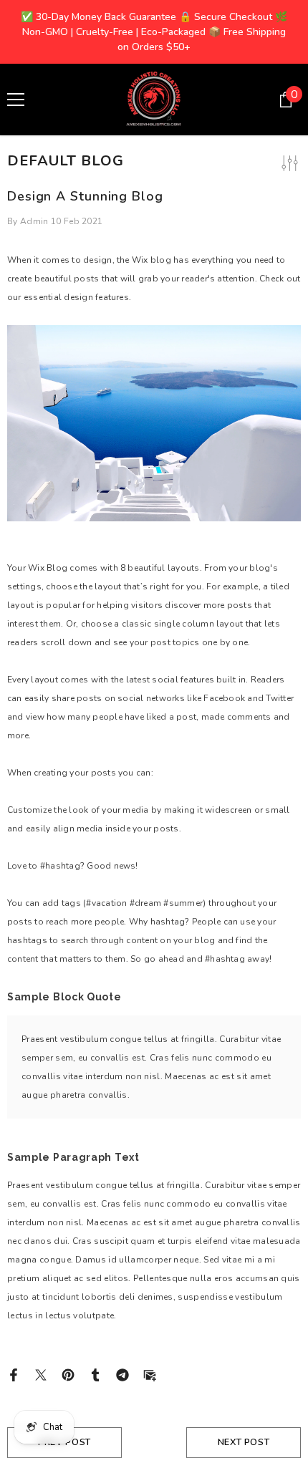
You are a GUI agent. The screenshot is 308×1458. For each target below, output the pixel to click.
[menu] (15, 99)
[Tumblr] (95, 1374)
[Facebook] (13, 1374)
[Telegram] (122, 1374)
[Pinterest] (68, 1374)
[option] (154, 31)
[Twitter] (40, 1374)
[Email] (149, 1374)
